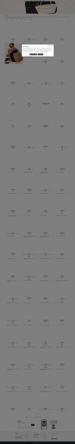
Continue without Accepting (50, 45)
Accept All (40, 54)
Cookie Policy (45, 51)
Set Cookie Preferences (33, 54)
